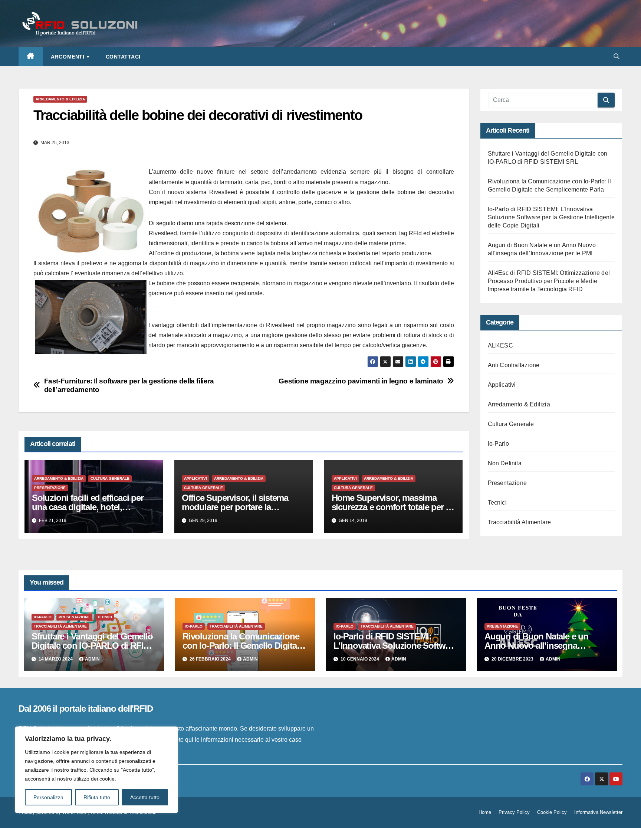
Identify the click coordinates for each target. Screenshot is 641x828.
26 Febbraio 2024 (211, 659)
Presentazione (50, 488)
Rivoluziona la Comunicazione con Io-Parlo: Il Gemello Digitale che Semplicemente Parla (243, 645)
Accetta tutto (145, 797)
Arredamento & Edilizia (60, 99)
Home (485, 812)
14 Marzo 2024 (56, 659)
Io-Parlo (498, 443)
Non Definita (505, 463)
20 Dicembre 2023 (513, 659)
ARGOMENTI (68, 57)
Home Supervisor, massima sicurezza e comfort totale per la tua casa (392, 507)
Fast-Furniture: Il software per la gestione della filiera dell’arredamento (129, 385)
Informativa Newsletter (598, 812)
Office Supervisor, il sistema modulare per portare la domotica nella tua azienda (235, 507)
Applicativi (195, 478)
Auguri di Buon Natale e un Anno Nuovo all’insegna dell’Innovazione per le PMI (536, 645)
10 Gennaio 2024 (360, 659)
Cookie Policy (552, 812)
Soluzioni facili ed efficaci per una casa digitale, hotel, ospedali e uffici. (88, 507)
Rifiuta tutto (96, 797)
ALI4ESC (500, 345)
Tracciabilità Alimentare (519, 522)
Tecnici (497, 502)
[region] (96, 769)
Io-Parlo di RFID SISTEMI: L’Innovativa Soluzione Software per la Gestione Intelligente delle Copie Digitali (551, 217)
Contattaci (123, 57)
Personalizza (48, 797)
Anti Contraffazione (514, 365)
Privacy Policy (514, 812)
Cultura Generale (110, 478)
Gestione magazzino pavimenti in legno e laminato (361, 381)
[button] (616, 56)
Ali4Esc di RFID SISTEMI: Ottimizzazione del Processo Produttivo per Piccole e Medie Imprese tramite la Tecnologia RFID (549, 281)
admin (92, 659)
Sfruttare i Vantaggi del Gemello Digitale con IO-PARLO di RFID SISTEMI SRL (92, 645)
